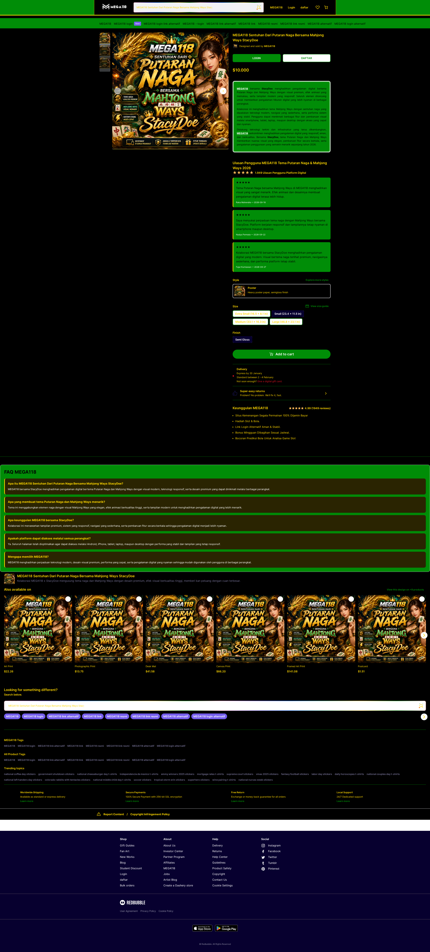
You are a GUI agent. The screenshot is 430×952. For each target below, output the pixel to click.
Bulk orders (127, 885)
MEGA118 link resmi (292, 23)
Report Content (113, 814)
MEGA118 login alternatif (350, 23)
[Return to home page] (115, 7)
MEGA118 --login (193, 23)
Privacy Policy (148, 911)
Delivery (217, 845)
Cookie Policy (166, 911)
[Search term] (258, 7)
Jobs (166, 874)
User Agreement (129, 911)
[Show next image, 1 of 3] (223, 91)
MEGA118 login (127, 23)
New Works (127, 857)
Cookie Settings (222, 885)
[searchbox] (215, 705)
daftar (124, 879)
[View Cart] (326, 7)
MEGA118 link (247, 23)
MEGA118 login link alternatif (162, 23)
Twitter (272, 857)
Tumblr (272, 863)
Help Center (220, 857)
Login (123, 874)
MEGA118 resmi (268, 23)
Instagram (274, 845)
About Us (169, 845)
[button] (104, 38)
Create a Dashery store (178, 885)
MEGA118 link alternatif (221, 23)
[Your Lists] (318, 7)
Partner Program (174, 857)
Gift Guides (127, 845)
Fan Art (124, 851)
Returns (217, 851)
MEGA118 (105, 23)
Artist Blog (170, 879)
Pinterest (273, 868)
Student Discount (131, 868)
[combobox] (198, 7)
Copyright (218, 874)
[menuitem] (105, 23)
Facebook (274, 851)
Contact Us (219, 879)
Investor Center (173, 851)
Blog (123, 862)
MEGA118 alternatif (320, 23)
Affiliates (169, 862)
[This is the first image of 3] (117, 91)
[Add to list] (68, 599)
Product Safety (221, 868)
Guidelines (218, 862)
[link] (12, 716)
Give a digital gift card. (269, 381)
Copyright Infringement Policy (150, 814)
